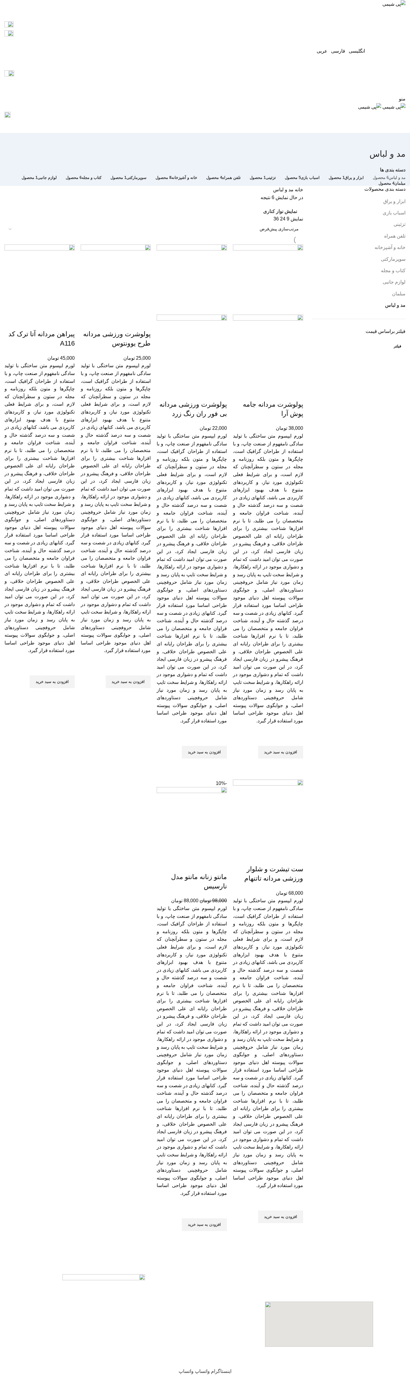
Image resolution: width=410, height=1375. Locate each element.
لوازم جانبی (394, 282)
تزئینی (399, 224)
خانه (298, 189)
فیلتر (397, 346)
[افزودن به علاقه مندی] (295, 738)
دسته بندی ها (392, 170)
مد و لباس (395, 305)
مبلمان (398, 293)
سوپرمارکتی (393, 259)
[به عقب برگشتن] (397, 140)
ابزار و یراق (394, 201)
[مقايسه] (295, 392)
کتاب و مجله (393, 270)
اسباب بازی (394, 212)
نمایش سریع (295, 766)
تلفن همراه (394, 235)
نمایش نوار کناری (280, 211)
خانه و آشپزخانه (390, 247)
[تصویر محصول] (268, 349)
